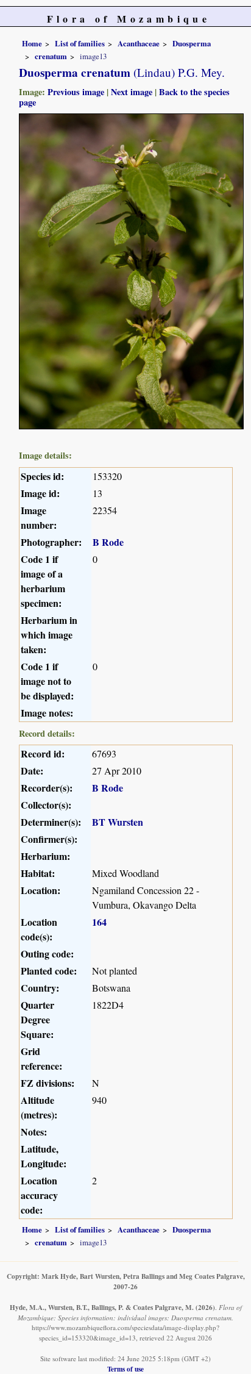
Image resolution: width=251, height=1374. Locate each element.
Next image (131, 91)
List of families (80, 43)
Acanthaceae (139, 43)
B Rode (108, 542)
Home (32, 43)
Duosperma (191, 43)
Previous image (76, 91)
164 (99, 922)
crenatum (51, 56)
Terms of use (125, 1369)
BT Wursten (117, 822)
